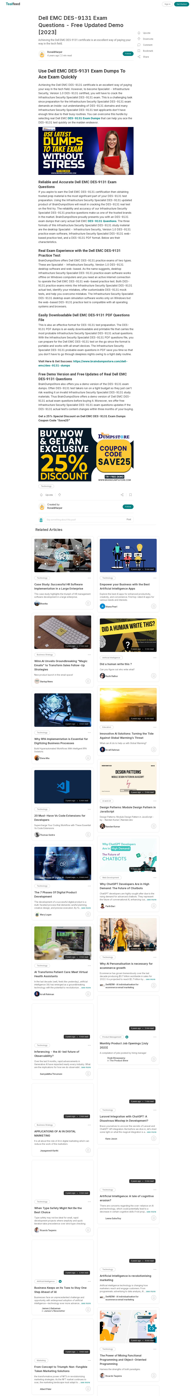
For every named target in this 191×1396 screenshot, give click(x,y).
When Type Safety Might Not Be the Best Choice (58, 1210)
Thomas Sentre (47, 835)
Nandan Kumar (112, 826)
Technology (46, 486)
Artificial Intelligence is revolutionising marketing (125, 1278)
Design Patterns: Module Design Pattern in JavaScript (128, 809)
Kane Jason (111, 1139)
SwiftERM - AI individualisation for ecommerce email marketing (122, 986)
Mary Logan (45, 914)
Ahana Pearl (111, 606)
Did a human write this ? (116, 664)
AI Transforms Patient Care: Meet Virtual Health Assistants (61, 974)
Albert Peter (45, 1389)
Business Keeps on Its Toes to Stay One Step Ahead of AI (60, 1289)
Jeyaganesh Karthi (49, 1151)
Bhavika (44, 604)
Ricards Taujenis (113, 1376)
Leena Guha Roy (113, 1218)
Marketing (41, 1360)
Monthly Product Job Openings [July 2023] (124, 1045)
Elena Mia (44, 758)
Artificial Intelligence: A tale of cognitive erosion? (127, 1198)
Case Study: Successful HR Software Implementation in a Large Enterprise (58, 586)
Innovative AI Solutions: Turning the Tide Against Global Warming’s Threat (127, 735)
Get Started (182, 4)
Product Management (111, 1037)
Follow (128, 54)
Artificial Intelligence (111, 658)
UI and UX (106, 801)
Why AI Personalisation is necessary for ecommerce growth (126, 965)
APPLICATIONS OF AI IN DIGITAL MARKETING (55, 1133)
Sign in (167, 4)
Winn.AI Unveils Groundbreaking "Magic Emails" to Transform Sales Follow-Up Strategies (60, 665)
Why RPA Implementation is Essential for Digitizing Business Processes (61, 741)
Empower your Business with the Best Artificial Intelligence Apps (125, 586)
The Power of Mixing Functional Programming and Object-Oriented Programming (123, 1359)
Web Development (110, 877)
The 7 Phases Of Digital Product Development (55, 894)
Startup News (46, 681)
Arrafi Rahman (112, 750)
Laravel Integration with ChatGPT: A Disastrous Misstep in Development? (124, 1118)
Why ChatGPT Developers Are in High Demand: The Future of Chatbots (124, 886)
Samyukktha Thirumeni (51, 1074)
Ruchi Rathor (111, 676)
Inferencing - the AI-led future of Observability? (56, 1053)
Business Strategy (45, 655)
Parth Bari (110, 906)
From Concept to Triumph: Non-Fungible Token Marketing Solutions (60, 1369)
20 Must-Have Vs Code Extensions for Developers (59, 817)
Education (106, 727)
